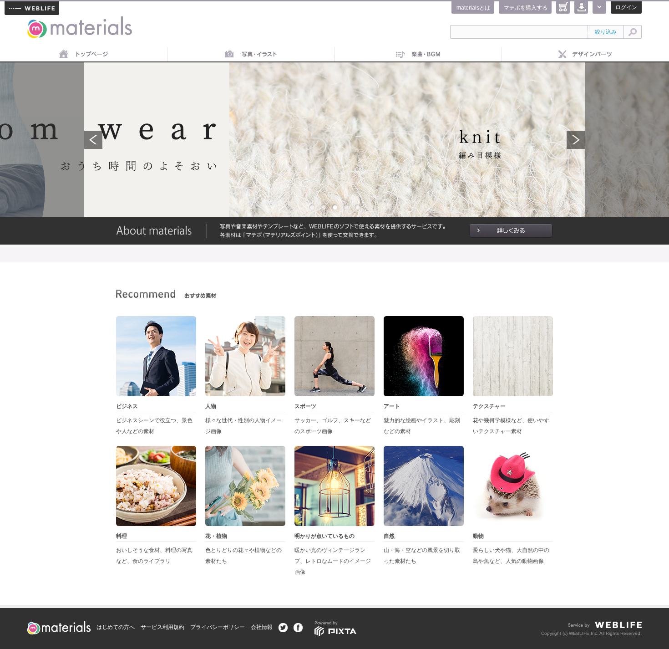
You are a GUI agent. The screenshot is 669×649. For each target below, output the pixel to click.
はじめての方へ (115, 627)
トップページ (83, 54)
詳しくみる (511, 231)
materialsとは (473, 8)
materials (37, 21)
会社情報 (262, 627)
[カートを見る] (563, 7)
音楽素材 (418, 54)
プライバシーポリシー (217, 627)
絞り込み (606, 32)
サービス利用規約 (162, 627)
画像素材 (251, 54)
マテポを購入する (525, 8)
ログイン (626, 7)
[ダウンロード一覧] (581, 7)
